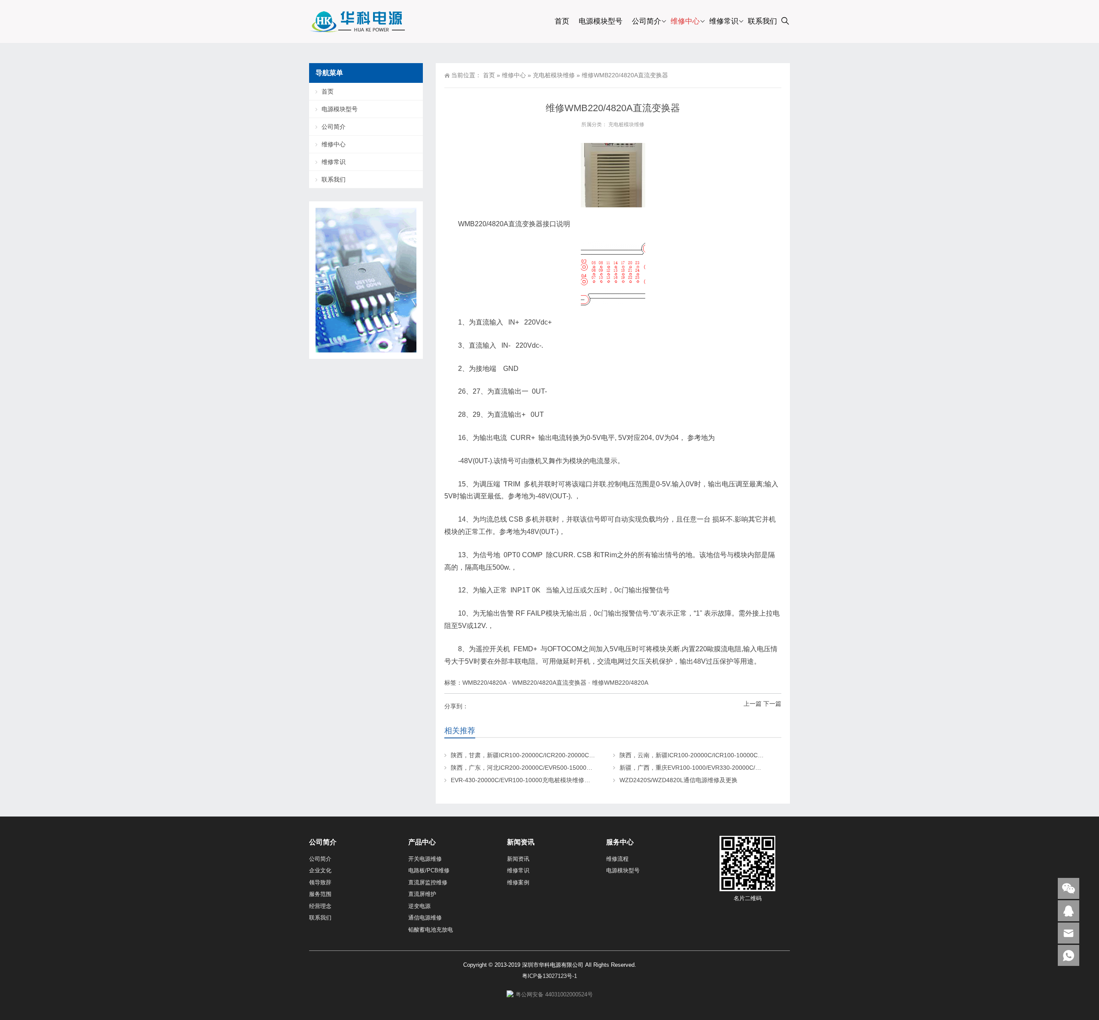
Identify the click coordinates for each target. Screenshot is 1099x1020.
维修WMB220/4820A (620, 682)
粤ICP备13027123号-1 (549, 976)
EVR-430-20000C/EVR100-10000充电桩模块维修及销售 (526, 780)
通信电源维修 (425, 917)
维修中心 (685, 21)
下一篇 (772, 703)
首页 (562, 21)
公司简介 (646, 21)
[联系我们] (1068, 910)
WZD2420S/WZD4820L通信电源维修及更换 (678, 780)
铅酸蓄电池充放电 (430, 929)
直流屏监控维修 (427, 882)
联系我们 (762, 21)
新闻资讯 (518, 859)
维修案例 (518, 882)
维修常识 (723, 21)
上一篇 (753, 703)
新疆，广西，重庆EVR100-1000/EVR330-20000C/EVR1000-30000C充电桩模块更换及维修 (742, 767)
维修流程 (617, 859)
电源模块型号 (600, 21)
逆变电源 (419, 906)
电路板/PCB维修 (428, 870)
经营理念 (320, 906)
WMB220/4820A (484, 682)
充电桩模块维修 (554, 75)
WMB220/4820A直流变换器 (549, 682)
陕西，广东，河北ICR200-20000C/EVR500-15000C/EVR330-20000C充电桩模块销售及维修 (574, 767)
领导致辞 (320, 882)
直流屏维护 (422, 894)
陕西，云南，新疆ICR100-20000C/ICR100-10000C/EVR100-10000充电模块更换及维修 (737, 755)
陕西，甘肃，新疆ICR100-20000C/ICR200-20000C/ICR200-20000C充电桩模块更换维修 (570, 755)
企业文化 (320, 870)
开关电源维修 (425, 859)
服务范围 (320, 894)
